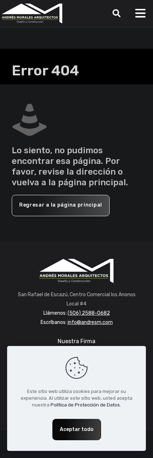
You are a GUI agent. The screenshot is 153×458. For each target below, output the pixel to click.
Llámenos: (76, 313)
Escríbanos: (77, 322)
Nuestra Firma (76, 341)
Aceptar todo (77, 429)
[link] (76, 271)
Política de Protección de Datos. (86, 405)
